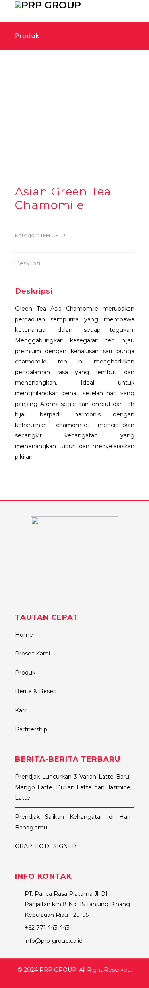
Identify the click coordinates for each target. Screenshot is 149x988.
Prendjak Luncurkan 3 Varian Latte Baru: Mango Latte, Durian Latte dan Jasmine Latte (72, 787)
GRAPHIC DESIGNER (45, 846)
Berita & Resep (36, 691)
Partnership (31, 729)
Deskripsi (27, 263)
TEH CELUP (54, 235)
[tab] (27, 264)
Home (24, 634)
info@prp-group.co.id (54, 940)
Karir (21, 710)
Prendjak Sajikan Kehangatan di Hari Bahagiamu (72, 822)
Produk (25, 672)
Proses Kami (32, 653)
